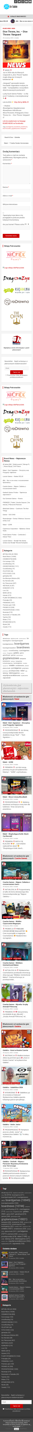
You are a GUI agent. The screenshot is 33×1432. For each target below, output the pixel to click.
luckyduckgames (8, 663)
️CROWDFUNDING (8, 566)
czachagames (24, 650)
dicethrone (24, 127)
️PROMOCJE (7, 607)
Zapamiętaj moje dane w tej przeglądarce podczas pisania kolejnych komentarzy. (14, 217)
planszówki (6, 668)
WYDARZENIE (7, 622)
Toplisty (5, 617)
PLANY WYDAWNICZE (10, 598)
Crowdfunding (7, 569)
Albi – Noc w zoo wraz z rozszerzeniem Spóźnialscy (18, 1280)
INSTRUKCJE (7, 586)
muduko (25, 663)
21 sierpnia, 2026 (8, 764)
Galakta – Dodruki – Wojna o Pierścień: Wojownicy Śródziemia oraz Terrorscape (15, 1164)
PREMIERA (6, 603)
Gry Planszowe (7, 583)
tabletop (5, 673)
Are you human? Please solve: (14, 224)
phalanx (27, 665)
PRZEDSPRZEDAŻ (9, 610)
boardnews (17, 127)
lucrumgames (18, 663)
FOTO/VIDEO (7, 573)
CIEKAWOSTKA (8, 559)
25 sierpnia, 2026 (8, 727)
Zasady (5, 627)
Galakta (17, 1026)
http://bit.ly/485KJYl (21, 102)
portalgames (16, 668)
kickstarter (6, 661)
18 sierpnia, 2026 (8, 926)
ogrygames (5, 665)
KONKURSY (6, 588)
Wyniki (5, 624)
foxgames (10, 653)
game (22, 653)
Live (4, 590)
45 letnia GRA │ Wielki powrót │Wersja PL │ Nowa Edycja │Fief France (19, 1254)
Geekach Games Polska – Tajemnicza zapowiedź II (17, 1296)
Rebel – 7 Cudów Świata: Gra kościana (16, 143)
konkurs (13, 661)
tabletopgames (14, 673)
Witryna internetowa (10, 204)
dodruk (4, 653)
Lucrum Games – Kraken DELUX (13, 476)
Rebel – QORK (7, 525)
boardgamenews (8, 644)
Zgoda (16, 1429)
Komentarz (7, 164)
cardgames (5, 650)
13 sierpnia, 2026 (8, 1127)
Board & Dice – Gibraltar (12, 137)
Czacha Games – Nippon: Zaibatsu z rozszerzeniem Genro (20, 1288)
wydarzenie (24, 675)
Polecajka (6, 600)
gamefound (6, 655)
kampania (23, 658)
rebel (22, 671)
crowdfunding (7, 564)
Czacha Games (20, 858)
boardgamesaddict (9, 648)
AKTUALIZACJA (8, 554)
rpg (26, 671)
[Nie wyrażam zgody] (31, 1425)
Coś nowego (7, 561)
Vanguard (23, 128)
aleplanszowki (14, 638)
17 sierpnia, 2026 (8, 967)
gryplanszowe (16, 128)
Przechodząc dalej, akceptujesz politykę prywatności (17, 376)
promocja (5, 671)
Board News (7, 28)
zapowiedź (7, 678)
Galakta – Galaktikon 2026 (13, 1087)
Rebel (16, 699)
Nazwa (6, 187)
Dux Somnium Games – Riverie (13, 498)
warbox (22, 673)
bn (28, 638)
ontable (16, 38)
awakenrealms (22, 638)
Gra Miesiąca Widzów (10, 578)
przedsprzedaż (14, 671)
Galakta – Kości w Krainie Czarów (15, 1050)
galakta (16, 653)
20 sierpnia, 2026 (8, 799)
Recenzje (6, 612)
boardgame (7, 641)
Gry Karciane (7, 581)
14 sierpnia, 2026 (8, 1009)
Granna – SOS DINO (9, 515)
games (13, 655)
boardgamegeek (17, 641)
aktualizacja (6, 638)
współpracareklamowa (11, 675)
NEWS (13, 28)
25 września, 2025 (8, 38)
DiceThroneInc (7, 128)
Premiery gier (7, 605)
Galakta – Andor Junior (11, 1124)
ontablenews (19, 665)
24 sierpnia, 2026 (8, 886)
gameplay (6, 576)
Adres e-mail (8, 196)
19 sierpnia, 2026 (8, 838)
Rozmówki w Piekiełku (10, 615)
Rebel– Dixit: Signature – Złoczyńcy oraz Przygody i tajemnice (17, 1264)
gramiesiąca (19, 655)
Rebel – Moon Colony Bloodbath (15, 797)
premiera (25, 668)
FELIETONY (6, 571)
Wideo (5, 619)
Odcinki (5, 595)
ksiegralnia (19, 661)
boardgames (10, 127)
